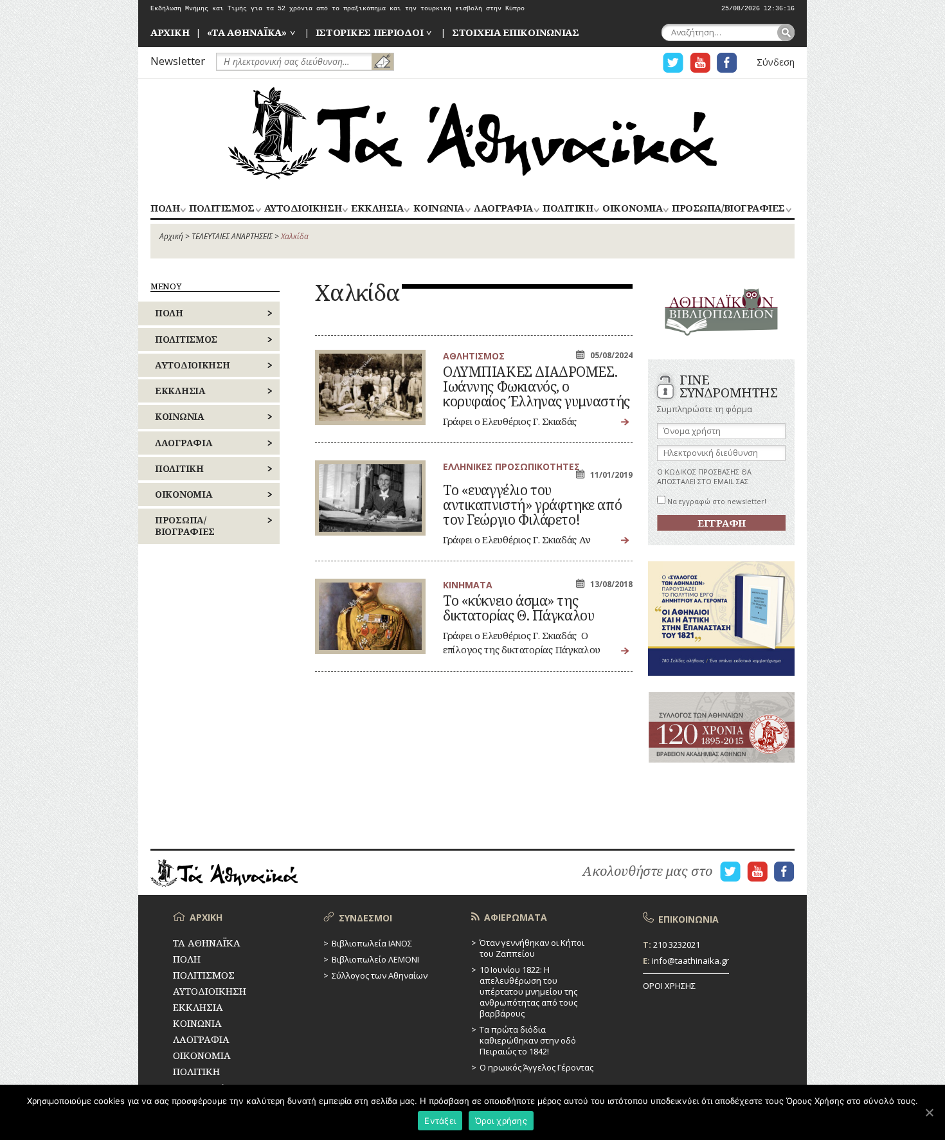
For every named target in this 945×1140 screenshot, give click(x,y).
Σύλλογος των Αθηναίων (380, 975)
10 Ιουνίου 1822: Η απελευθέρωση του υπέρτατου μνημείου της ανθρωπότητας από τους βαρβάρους (528, 991)
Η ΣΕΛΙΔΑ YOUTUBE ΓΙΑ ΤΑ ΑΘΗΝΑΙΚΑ (700, 63)
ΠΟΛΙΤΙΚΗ (568, 208)
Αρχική (171, 236)
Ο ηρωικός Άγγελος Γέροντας (536, 1067)
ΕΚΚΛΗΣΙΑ (377, 208)
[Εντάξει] (929, 1112)
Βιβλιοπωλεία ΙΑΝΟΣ (372, 943)
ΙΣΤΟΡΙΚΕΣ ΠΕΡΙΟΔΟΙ (370, 32)
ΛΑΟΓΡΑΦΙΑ (503, 208)
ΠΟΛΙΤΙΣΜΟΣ (221, 208)
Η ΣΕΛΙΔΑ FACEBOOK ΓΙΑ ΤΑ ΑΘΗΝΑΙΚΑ (727, 63)
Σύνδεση (776, 62)
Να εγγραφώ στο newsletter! (715, 501)
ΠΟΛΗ (164, 208)
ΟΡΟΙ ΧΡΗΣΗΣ (669, 985)
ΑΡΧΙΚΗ (169, 32)
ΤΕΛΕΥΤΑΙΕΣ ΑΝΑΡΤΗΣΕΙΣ (232, 236)
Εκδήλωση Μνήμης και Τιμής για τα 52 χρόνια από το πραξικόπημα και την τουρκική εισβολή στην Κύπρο (337, 8)
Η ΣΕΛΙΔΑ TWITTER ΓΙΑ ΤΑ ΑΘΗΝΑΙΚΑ (673, 63)
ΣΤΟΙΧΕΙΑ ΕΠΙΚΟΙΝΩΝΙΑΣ (515, 32)
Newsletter (177, 60)
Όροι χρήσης (501, 1121)
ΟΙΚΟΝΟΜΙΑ (632, 208)
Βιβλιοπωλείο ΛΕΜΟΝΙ (375, 959)
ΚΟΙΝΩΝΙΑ (438, 208)
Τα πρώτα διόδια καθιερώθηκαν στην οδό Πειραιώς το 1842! (528, 1040)
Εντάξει (440, 1121)
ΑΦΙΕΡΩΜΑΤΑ (515, 917)
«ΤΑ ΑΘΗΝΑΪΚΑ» (247, 32)
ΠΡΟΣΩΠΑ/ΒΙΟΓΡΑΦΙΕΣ (728, 208)
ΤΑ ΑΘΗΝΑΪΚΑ (472, 133)
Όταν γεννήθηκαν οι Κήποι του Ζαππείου (532, 948)
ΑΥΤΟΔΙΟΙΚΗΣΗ (302, 208)
